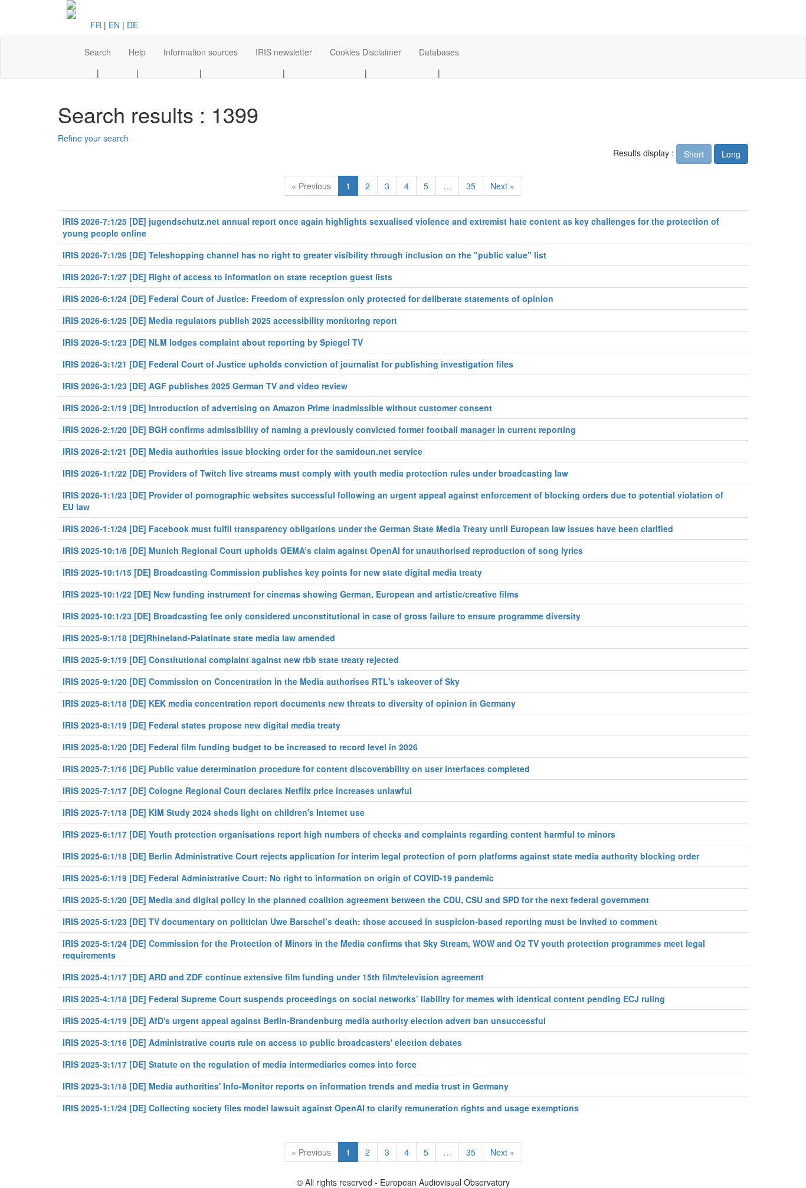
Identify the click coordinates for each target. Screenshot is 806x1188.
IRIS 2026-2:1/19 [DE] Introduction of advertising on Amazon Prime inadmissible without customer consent (277, 407)
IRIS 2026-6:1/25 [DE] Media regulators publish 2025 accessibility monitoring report (230, 320)
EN (114, 25)
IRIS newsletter (283, 52)
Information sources (200, 52)
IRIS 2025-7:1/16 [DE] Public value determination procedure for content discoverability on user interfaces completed (296, 769)
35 (471, 186)
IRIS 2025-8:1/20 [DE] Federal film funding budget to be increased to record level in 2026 (240, 747)
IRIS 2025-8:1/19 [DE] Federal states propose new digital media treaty (201, 725)
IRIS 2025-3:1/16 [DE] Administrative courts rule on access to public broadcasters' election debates (262, 1042)
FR (95, 25)
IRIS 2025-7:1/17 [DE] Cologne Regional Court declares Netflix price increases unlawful (237, 790)
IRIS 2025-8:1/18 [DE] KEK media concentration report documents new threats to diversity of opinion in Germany (289, 703)
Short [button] (694, 154)
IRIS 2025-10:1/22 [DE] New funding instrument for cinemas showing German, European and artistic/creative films (291, 594)
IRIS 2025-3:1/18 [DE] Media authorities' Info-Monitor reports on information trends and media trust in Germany (286, 1086)
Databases (439, 52)
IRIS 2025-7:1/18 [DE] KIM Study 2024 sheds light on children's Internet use (214, 812)
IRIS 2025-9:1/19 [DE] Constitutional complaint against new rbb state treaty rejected (231, 659)
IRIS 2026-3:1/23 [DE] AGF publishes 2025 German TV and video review (205, 386)
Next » (502, 186)
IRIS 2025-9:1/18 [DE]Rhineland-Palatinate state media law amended (199, 638)
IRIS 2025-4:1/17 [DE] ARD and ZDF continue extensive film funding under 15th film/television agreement (273, 977)
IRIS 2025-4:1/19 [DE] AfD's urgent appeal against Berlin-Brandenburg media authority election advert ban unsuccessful (304, 1020)
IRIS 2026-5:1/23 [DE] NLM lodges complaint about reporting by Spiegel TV (213, 342)
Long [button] (731, 154)
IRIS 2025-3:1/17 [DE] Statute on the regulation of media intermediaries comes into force (240, 1064)
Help (137, 52)
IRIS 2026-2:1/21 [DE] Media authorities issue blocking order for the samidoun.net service (242, 451)
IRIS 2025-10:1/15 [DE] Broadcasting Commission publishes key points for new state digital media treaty (272, 572)
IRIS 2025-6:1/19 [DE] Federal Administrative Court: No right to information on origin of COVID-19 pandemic (278, 878)
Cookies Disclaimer (365, 52)
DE (132, 25)
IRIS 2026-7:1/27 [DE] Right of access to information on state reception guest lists (227, 277)
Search (97, 52)
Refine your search (93, 138)
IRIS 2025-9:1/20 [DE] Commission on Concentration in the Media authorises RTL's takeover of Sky (261, 681)
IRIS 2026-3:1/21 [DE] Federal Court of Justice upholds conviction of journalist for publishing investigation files (288, 364)
